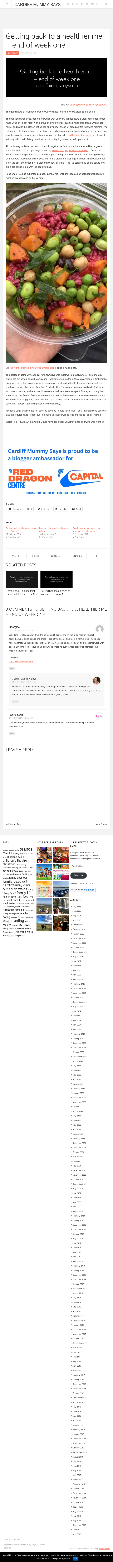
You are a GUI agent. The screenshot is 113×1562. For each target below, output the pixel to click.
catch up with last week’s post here (88, 104)
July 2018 (77, 1297)
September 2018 (80, 1288)
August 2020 (78, 1188)
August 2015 (78, 1456)
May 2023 (77, 1074)
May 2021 (77, 1165)
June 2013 (77, 1529)
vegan (13, 935)
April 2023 (77, 1079)
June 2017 (77, 1356)
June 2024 (77, 1015)
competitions (7, 868)
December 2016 (79, 1384)
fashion (19, 897)
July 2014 (77, 1515)
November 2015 (79, 1443)
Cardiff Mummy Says (37, 4)
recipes (7, 925)
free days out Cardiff (18, 898)
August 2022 (78, 1111)
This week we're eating (18, 933)
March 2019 (78, 1261)
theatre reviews (16, 928)
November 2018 (79, 1279)
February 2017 (79, 1374)
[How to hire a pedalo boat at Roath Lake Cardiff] (61, 889)
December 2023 (79, 1042)
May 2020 (77, 1202)
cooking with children (20, 867)
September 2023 (80, 1056)
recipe (27, 920)
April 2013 (77, 1534)
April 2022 (77, 1129)
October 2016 (78, 1393)
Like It (35, 555)
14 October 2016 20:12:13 (22, 718)
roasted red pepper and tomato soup (70, 150)
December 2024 (79, 988)
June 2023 (77, 1070)
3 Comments (19, 609)
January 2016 (78, 1434)
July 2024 (77, 1011)
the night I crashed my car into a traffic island (33, 367)
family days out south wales (17, 886)
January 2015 (78, 1488)
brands (26, 849)
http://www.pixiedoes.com (21, 661)
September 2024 (80, 1002)
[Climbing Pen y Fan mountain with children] (44, 906)
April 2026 (77, 920)
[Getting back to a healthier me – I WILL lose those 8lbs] (22, 579)
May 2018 (77, 1306)
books (17, 850)
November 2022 (79, 1102)
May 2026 (77, 915)
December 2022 (79, 1097)
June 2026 (77, 911)
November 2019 (79, 1229)
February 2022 (79, 1138)
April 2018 (77, 1311)
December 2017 (79, 1329)
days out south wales (18, 869)
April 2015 (77, 1475)
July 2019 (77, 1243)
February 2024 (79, 1033)
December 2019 (79, 1224)
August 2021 (78, 1156)
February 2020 (79, 1215)
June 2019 (77, 1247)
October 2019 (78, 1233)
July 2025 (77, 961)
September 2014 (80, 1506)
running (5, 928)
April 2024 (77, 1024)
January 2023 (78, 1093)
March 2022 (78, 1133)
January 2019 (78, 1270)
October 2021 (78, 1152)
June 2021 (77, 1161)
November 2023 (79, 1047)
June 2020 (77, 1197)
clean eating (21, 864)
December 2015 (79, 1438)
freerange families (13, 909)
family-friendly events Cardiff (15, 874)
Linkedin (77, 555)
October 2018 (78, 1284)
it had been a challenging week (82, 135)
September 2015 (80, 1452)
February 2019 (79, 1265)
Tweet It (15, 555)
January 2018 (78, 1324)
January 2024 (78, 1038)
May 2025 (77, 970)
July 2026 (77, 906)
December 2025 (79, 938)
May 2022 (77, 1124)
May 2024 (77, 1020)
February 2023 (79, 1088)
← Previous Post (13, 824)
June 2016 (77, 1411)
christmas (9, 864)
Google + (56, 555)
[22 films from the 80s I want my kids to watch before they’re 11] (44, 855)
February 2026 (79, 929)
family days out (18, 877)
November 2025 (79, 942)
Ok (76, 1559)
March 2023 (78, 1083)
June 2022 (77, 1120)
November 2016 (79, 1388)
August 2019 (78, 1238)
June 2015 (77, 1465)
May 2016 (77, 1415)
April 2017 (77, 1365)
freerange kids (14, 914)
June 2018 (77, 1302)
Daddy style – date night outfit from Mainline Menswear (86, 530)
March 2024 (78, 1029)
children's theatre (15, 860)
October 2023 (78, 1052)
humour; (14, 917)
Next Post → (101, 824)
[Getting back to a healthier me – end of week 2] (56, 579)
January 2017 (78, 1379)
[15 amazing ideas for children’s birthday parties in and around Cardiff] (44, 889)
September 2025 (80, 952)
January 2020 (78, 1220)
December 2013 (79, 1525)
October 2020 (78, 1179)
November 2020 (79, 1174)
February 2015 (79, 1484)
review (14, 925)
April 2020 (77, 1206)
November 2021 (79, 1147)
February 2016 (79, 1429)
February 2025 (79, 983)
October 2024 (78, 997)
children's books (15, 857)
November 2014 (79, 1497)
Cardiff (7, 853)
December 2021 (79, 1143)
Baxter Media (104, 1548)
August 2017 (78, 1347)
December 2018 (79, 1274)
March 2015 (78, 1479)
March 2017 (78, 1370)
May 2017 (77, 1361)
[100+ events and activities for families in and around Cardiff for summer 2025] (61, 872)
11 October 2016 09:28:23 (22, 630)
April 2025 (77, 974)
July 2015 (77, 1461)
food (25, 896)
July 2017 (77, 1352)
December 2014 (79, 1493)
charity (16, 853)
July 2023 (77, 1065)
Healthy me (12, 53)
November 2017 (79, 1334)
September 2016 (80, 1397)
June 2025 (77, 965)
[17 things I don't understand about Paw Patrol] (44, 872)
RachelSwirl (16, 714)
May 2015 (77, 1470)
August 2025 (78, 956)
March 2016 (78, 1425)
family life (24, 892)
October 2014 (78, 1502)
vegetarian (20, 935)
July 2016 (77, 1406)
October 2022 (78, 1106)
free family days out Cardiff (25, 903)
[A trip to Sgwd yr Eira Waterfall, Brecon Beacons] (61, 906)
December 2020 (79, 1170)
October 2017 (78, 1338)
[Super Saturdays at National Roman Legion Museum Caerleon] (61, 923)
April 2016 (77, 1420)
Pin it (98, 555)
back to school (8, 850)
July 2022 (77, 1115)
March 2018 (78, 1315)
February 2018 (79, 1320)
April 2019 (77, 1256)
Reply (12, 668)
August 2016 (78, 1402)
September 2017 (80, 1343)
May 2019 (77, 1252)
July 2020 (77, 1193)
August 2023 (78, 1061)
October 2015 (78, 1447)
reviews (23, 924)
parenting (16, 920)
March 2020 (78, 1211)
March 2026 (78, 924)
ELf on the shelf (25, 871)
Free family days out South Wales (16, 906)
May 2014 (77, 1520)
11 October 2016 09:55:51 (25, 682)
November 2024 (79, 992)
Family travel (9, 896)
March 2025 (78, 979)
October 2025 (78, 947)
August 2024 (78, 1006)
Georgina (14, 627)
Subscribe (78, 875)
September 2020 (80, 1183)
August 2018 (78, 1293)
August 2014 (78, 1511)
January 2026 (78, 933)
